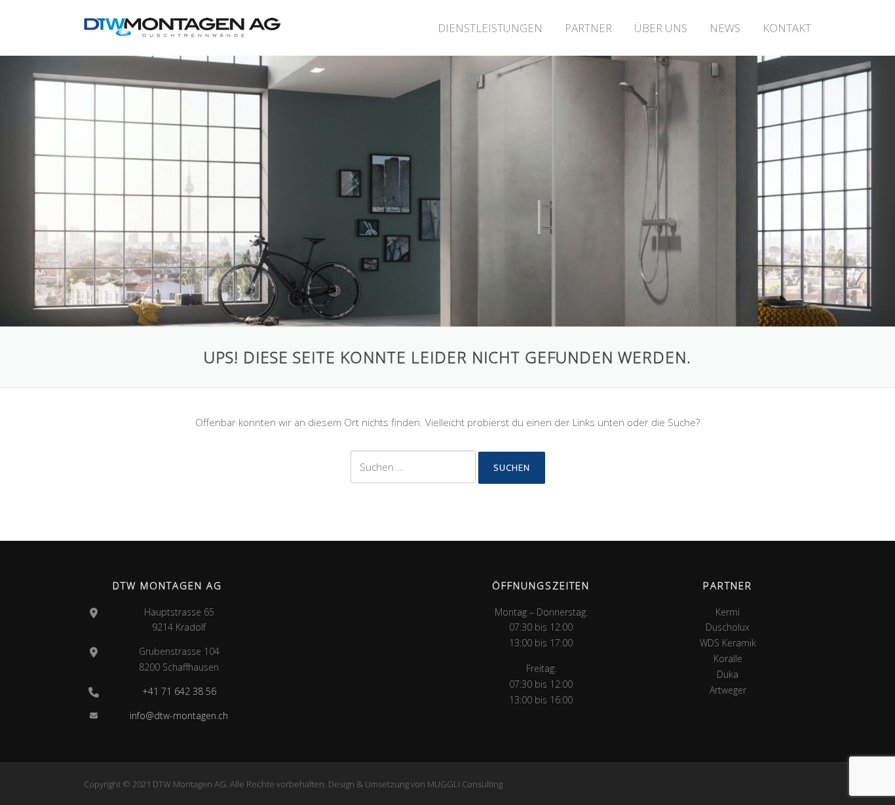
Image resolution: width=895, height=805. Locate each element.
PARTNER (588, 27)
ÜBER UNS (660, 27)
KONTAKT (787, 27)
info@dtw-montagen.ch (179, 715)
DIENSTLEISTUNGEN (490, 27)
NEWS (725, 27)
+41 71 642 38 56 (179, 691)
